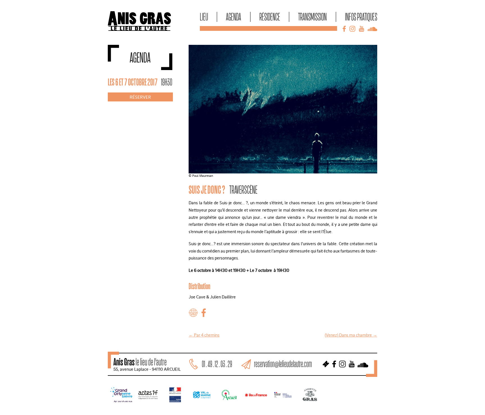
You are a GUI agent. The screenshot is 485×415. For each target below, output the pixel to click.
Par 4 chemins (204, 335)
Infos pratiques (361, 16)
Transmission (312, 16)
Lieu (204, 16)
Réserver (140, 97)
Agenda (233, 16)
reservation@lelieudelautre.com (283, 363)
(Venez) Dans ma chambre (351, 335)
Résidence (269, 16)
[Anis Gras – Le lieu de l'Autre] (139, 29)
